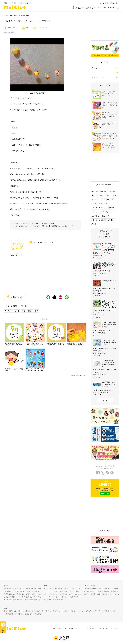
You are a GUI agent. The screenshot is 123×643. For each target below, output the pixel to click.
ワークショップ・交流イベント (94, 591)
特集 (5, 608)
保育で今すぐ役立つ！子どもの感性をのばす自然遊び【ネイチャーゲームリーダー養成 (109, 304)
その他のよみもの (59, 599)
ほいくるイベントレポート (60, 597)
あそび (11, 15)
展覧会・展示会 (111, 591)
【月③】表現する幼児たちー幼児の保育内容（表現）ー (109, 342)
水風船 (30, 311)
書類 (61, 591)
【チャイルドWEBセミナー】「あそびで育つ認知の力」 (109, 324)
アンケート (71, 594)
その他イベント (112, 594)
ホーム (6, 15)
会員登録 (93, 628)
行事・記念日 (68, 591)
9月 (105, 203)
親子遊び (29, 597)
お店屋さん (95, 216)
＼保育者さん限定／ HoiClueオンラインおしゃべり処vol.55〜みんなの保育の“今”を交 (109, 247)
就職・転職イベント (99, 594)
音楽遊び (20, 594)
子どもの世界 (69, 588)
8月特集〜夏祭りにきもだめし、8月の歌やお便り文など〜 (83, 611)
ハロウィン (95, 199)
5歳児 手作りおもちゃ (98, 191)
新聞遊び (8, 591)
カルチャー (48, 599)
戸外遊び (14, 588)
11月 (103, 199)
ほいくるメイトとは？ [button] (41, 242)
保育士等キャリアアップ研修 (107, 588)
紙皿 (114, 195)
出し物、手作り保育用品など (27, 599)
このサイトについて (56, 628)
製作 (36, 311)
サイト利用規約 (103, 628)
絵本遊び (37, 591)
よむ (93, 73)
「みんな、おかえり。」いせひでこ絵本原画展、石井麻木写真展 (109, 363)
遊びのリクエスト (82, 628)
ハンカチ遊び (20, 597)
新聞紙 (111, 207)
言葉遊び (27, 594)
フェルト (100, 195)
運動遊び (7, 594)
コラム (52, 591)
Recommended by (75, 375)
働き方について (53, 594)
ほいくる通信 (75, 597)
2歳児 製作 (112, 191)
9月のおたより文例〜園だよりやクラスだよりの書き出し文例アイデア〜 (109, 93)
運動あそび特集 (110, 611)
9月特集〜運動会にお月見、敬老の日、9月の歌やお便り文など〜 (39, 611)
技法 (92, 195)
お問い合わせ (69, 628)
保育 (56, 591)
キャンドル (110, 220)
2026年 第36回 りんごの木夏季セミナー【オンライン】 (109, 384)
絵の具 (108, 195)
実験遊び (35, 594)
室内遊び (7, 588)
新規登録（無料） (114, 3)
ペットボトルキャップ (99, 207)
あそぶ (94, 68)
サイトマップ (115, 628)
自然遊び (29, 588)
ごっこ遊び (16, 591)
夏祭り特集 (37, 614)
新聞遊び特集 (19, 614)
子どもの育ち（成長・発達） (54, 588)
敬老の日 (110, 199)
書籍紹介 (63, 594)
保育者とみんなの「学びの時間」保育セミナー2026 (109, 265)
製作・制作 (25, 15)
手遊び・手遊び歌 (27, 591)
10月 (100, 203)
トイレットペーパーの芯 (99, 212)
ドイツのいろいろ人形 (109, 281)
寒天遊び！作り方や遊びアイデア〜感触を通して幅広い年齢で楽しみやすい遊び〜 (109, 145)
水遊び (13, 594)
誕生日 (93, 224)
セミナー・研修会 (89, 588)
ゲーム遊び (37, 588)
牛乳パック (105, 216)
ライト (17, 311)
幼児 (23, 311)
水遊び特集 (28, 614)
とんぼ (93, 203)
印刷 (27, 28)
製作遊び (18, 15)
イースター (8, 311)
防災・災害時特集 (10, 611)
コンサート (87, 594)
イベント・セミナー (99, 77)
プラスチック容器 (97, 220)
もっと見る (105, 400)
